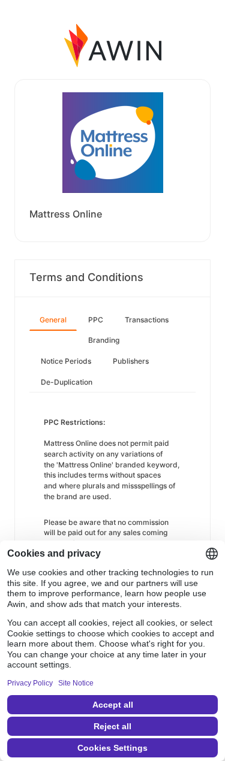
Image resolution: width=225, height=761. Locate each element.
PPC (95, 319)
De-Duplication (66, 382)
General (53, 319)
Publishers (131, 361)
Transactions (147, 319)
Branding (103, 340)
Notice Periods (66, 361)
